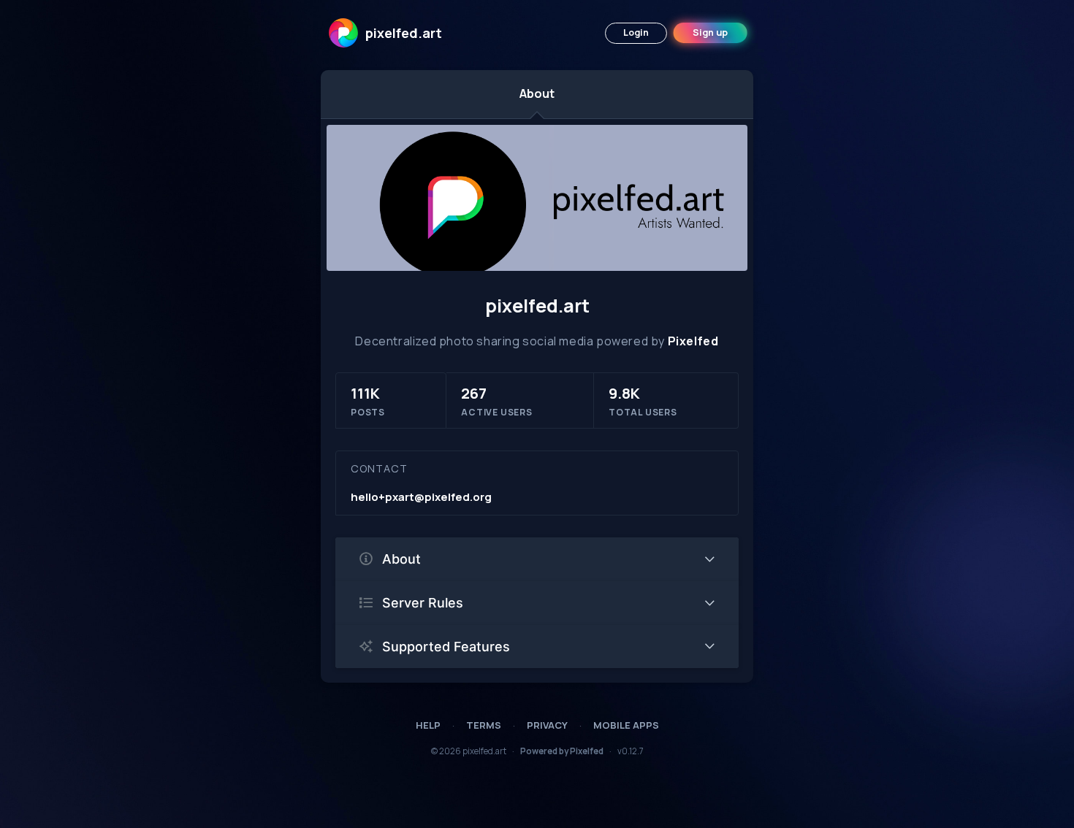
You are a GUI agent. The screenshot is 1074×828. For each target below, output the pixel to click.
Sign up (710, 32)
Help (428, 725)
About (537, 93)
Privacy (547, 725)
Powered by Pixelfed (561, 750)
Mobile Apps (626, 725)
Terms (483, 725)
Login (636, 32)
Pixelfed (693, 341)
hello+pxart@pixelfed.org (421, 497)
